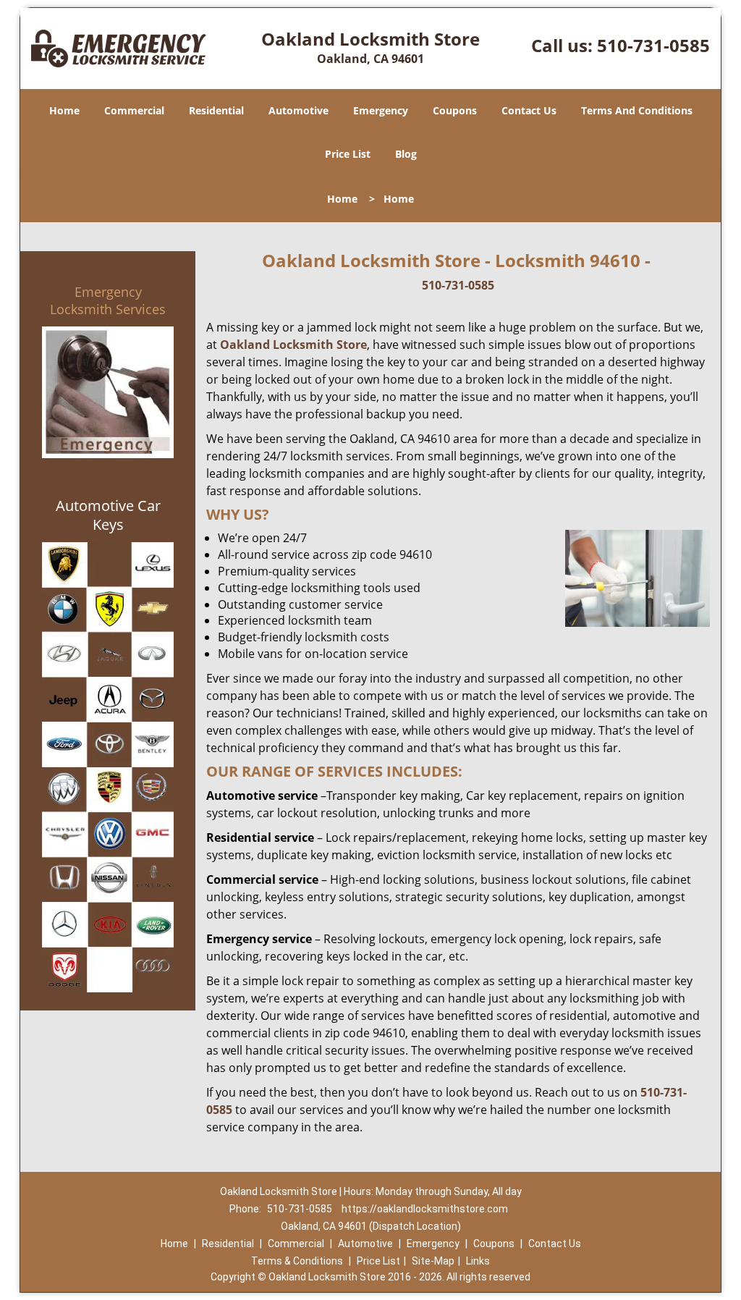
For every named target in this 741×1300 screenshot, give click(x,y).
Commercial (134, 110)
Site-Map (433, 1261)
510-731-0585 (653, 45)
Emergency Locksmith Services (108, 300)
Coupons (455, 110)
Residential (216, 110)
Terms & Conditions (297, 1261)
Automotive (298, 110)
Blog (406, 154)
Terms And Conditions (637, 110)
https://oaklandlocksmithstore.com (425, 1209)
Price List (347, 154)
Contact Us (528, 110)
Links (478, 1261)
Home (64, 110)
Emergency (380, 110)
